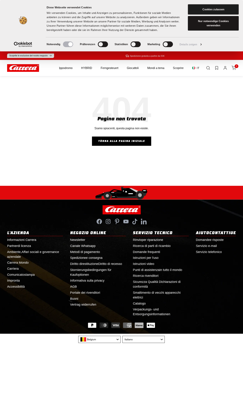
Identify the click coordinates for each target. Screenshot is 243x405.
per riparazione (148, 240)
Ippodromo (66, 68)
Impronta (13, 280)
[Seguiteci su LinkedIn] (144, 221)
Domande (210, 240)
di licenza (19, 246)
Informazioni (21, 240)
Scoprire (178, 68)
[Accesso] (225, 68)
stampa (21, 274)
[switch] (103, 44)
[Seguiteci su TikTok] (135, 221)
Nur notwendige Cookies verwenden (213, 23)
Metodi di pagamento (85, 252)
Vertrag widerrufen (83, 304)
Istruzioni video (143, 264)
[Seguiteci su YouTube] (126, 221)
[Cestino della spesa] (234, 68)
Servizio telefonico (209, 252)
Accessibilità (16, 286)
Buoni (74, 298)
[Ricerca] (208, 68)
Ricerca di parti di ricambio (152, 246)
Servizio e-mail (206, 246)
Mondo (18, 262)
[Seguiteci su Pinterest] (117, 221)
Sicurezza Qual (157, 284)
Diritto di (96, 264)
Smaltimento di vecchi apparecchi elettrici (157, 295)
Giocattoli (133, 68)
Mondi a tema (155, 68)
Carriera (13, 268)
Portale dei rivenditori (85, 292)
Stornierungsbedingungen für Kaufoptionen (90, 272)
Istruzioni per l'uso (146, 258)
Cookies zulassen (213, 9)
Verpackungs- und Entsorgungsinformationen (151, 312)
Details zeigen (188, 44)
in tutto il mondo (157, 270)
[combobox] (99, 339)
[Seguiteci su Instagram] (108, 221)
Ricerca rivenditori (146, 276)
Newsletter (77, 240)
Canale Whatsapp (83, 246)
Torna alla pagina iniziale (121, 141)
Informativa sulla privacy (87, 280)
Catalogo (139, 303)
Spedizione (86, 258)
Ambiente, (33, 254)
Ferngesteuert (109, 68)
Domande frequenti (146, 252)
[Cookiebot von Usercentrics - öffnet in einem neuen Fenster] (23, 44)
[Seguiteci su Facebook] (99, 221)
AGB (73, 286)
